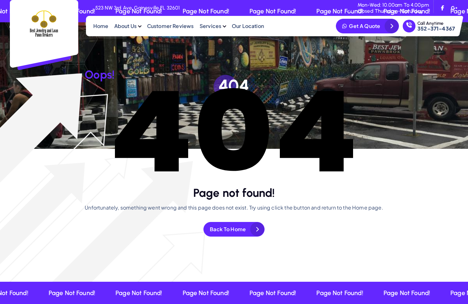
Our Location (248, 26)
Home (101, 26)
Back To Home (228, 229)
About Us (125, 26)
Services (210, 26)
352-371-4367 (436, 28)
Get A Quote (364, 26)
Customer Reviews (170, 26)
